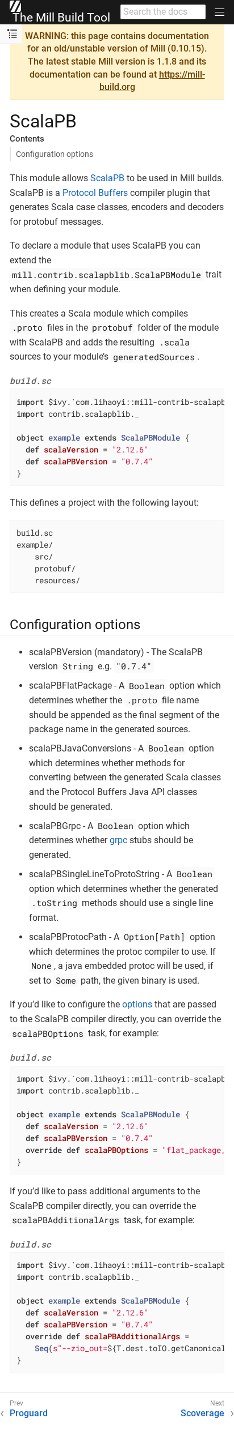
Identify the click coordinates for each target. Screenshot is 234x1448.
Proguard (29, 1413)
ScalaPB (107, 178)
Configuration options (54, 154)
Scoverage (202, 1413)
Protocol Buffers (95, 192)
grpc (118, 840)
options (137, 1004)
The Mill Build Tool (60, 17)
